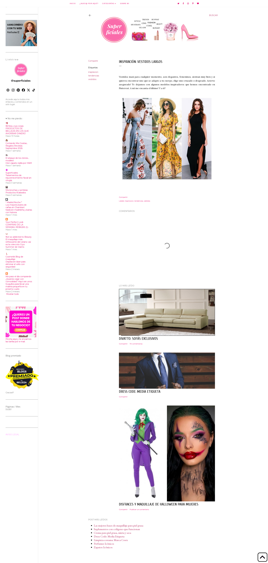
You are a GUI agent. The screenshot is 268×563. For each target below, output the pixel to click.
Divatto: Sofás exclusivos (138, 339)
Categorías (108, 3)
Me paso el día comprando (18, 276)
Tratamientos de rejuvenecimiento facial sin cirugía (18, 178)
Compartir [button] (93, 61)
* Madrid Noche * (14, 202)
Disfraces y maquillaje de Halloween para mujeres (158, 504)
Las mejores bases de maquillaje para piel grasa (118, 525)
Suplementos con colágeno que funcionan (117, 529)
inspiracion (93, 72)
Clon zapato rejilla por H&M (19, 163)
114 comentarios (136, 344)
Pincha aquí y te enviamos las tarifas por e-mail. (18, 340)
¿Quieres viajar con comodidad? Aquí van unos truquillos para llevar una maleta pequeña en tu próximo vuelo (19, 284)
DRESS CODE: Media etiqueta (139, 392)
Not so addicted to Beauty (19, 237)
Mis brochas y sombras (17, 190)
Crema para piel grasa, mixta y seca (112, 533)
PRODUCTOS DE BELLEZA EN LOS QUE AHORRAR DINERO (17, 131)
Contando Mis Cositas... (17, 143)
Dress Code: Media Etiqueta (109, 536)
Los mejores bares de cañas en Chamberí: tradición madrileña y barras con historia (19, 209)
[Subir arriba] (262, 557)
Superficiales (12, 173)
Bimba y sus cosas (14, 126)
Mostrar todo (12, 294)
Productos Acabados (16, 192)
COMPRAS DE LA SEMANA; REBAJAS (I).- (17, 225)
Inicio (73, 3)
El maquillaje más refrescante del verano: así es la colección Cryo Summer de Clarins (18, 243)
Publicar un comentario (139, 509)
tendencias (93, 75)
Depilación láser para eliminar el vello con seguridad (15, 264)
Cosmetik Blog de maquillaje (14, 257)
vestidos (92, 79)
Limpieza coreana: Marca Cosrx (111, 540)
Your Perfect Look (14, 222)
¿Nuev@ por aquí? (89, 3)
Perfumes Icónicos (104, 543)
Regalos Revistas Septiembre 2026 (14, 147)
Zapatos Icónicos (103, 547)
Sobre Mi (124, 3)
